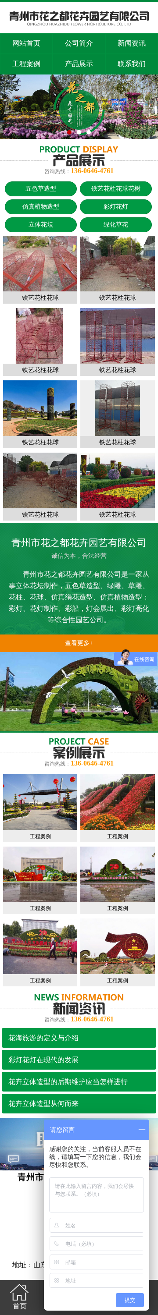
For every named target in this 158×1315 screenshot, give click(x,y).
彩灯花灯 (116, 206)
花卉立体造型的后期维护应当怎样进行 (68, 1081)
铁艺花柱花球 (40, 297)
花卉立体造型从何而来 (43, 1103)
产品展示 (79, 63)
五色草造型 (40, 188)
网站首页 (26, 43)
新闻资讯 (132, 43)
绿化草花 (116, 224)
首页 (20, 1306)
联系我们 (132, 63)
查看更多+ (79, 643)
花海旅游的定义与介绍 (43, 1038)
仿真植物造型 (40, 206)
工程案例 (26, 63)
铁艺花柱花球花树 (115, 188)
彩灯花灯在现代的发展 (43, 1059)
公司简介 (79, 43)
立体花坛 (41, 224)
